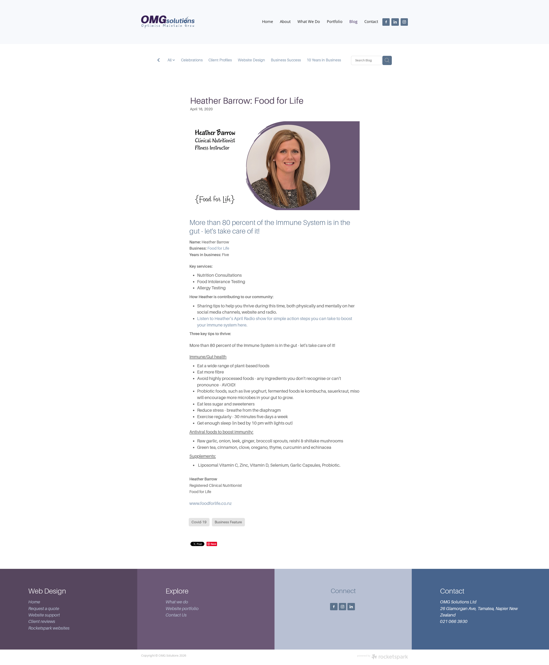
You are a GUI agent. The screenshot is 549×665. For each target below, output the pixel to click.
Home (267, 21)
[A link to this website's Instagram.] (404, 22)
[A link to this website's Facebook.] (386, 22)
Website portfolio (182, 608)
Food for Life (218, 248)
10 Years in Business (324, 60)
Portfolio (334, 21)
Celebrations (192, 60)
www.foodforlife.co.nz (210, 503)
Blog (353, 21)
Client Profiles (220, 60)
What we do (177, 602)
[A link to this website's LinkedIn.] (395, 22)
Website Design (251, 60)
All (169, 60)
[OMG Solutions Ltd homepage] (168, 21)
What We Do (308, 21)
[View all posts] (158, 61)
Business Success (286, 60)
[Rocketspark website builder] (382, 657)
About (285, 21)
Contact (371, 21)
